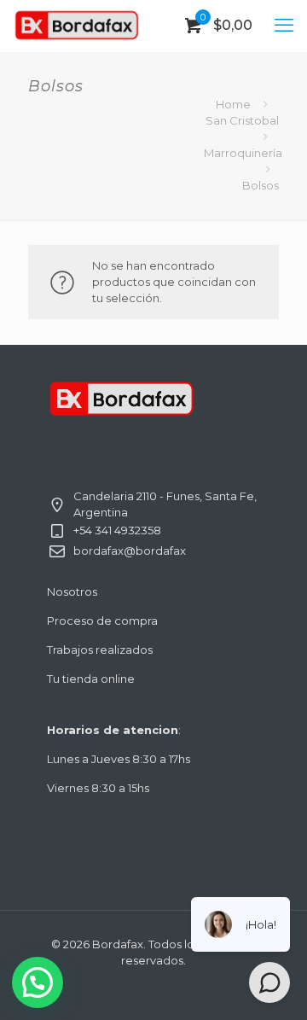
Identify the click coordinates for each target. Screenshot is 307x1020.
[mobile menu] (283, 25)
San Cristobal (242, 120)
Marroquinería (243, 153)
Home (233, 104)
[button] (37, 982)
